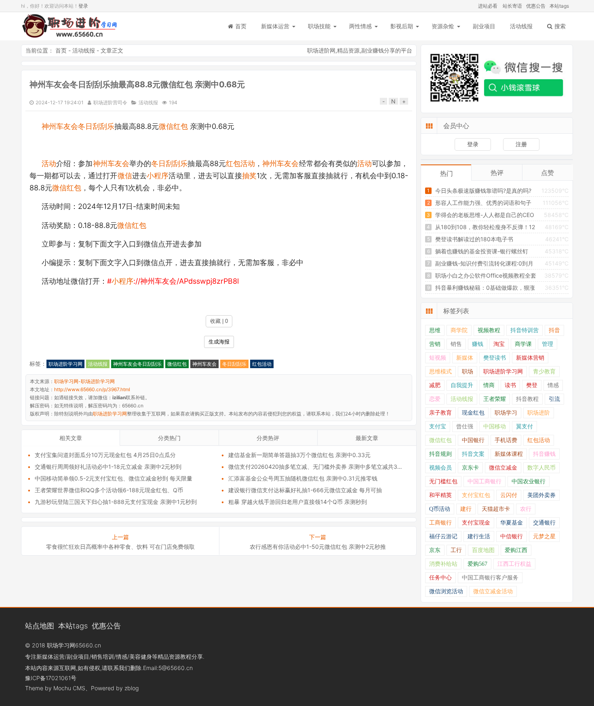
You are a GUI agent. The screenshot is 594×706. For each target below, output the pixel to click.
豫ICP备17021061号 (50, 677)
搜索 (560, 26)
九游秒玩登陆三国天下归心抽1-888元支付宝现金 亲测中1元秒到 (116, 501)
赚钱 (477, 344)
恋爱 (434, 399)
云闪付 (508, 495)
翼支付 (524, 427)
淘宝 (499, 344)
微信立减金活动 (493, 591)
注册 (521, 144)
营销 (434, 344)
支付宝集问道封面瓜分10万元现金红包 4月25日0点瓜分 (105, 454)
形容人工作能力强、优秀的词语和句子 (483, 202)
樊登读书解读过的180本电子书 (474, 239)
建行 (466, 509)
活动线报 (521, 26)
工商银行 (440, 523)
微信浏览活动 (446, 591)
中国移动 (494, 427)
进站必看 (487, 6)
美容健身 (140, 656)
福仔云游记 (443, 536)
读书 (510, 385)
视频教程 (489, 330)
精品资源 (348, 50)
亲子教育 (440, 413)
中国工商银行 (484, 481)
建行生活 (479, 536)
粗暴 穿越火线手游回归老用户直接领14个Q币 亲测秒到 (297, 501)
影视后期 (401, 26)
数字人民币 (541, 468)
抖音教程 (527, 399)
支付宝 (437, 427)
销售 (456, 344)
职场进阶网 (321, 50)
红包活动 (240, 163)
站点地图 (39, 625)
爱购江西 (516, 550)
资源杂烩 (443, 26)
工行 (456, 550)
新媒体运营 (275, 26)
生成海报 (219, 342)
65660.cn (88, 645)
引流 (554, 399)
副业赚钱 (372, 50)
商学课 (523, 344)
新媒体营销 (530, 358)
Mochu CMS (69, 688)
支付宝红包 (476, 495)
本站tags (559, 6)
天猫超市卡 (496, 509)
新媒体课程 (509, 454)
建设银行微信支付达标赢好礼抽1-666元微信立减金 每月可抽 (305, 490)
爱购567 (477, 564)
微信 (125, 175)
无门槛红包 (443, 481)
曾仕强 (464, 427)
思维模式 (440, 372)
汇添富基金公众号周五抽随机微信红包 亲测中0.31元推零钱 (302, 478)
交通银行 (544, 523)
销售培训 (102, 656)
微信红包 (173, 126)
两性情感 (360, 26)
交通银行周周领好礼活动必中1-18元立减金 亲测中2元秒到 (108, 466)
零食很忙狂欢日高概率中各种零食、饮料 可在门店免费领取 (120, 546)
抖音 (554, 330)
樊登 (531, 385)
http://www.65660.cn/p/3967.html (92, 389)
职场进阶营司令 (110, 102)
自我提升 (462, 385)
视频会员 (440, 468)
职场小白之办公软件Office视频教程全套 (485, 275)
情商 (489, 385)
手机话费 (506, 440)
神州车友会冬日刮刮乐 (78, 126)
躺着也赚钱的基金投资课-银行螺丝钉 (481, 251)
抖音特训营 (524, 330)
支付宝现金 (476, 523)
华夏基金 (511, 523)
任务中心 (440, 578)
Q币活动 (439, 509)
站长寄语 (512, 6)
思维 (434, 330)
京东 (434, 550)
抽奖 (249, 175)
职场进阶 (538, 413)
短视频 (437, 358)
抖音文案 (473, 454)
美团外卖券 (541, 495)
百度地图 (483, 550)
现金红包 (473, 413)
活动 (49, 163)
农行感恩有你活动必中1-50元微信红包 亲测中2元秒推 (318, 546)
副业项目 (484, 26)
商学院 (459, 330)
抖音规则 (440, 454)
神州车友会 (111, 163)
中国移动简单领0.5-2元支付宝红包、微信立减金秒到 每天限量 (113, 478)
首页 (240, 26)
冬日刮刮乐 (169, 163)
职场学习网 (61, 645)
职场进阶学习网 (65, 364)
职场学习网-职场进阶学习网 (69, 26)
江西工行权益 (514, 564)
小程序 (158, 175)
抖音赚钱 (544, 454)
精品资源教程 (175, 656)
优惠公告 (536, 6)
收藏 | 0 (219, 321)
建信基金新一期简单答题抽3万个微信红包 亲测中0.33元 (299, 454)
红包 (139, 225)
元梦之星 (544, 536)
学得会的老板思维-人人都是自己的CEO (484, 214)
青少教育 (544, 372)
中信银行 (511, 536)
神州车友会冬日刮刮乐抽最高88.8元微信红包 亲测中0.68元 (137, 84)
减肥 (434, 385)
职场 (467, 372)
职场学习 (506, 413)
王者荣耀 (494, 399)
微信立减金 (503, 468)
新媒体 (464, 358)
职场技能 (319, 26)
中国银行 (473, 440)
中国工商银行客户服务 (490, 578)
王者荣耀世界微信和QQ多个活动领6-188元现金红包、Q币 (109, 490)
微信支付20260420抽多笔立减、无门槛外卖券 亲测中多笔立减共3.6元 (318, 466)
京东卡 (470, 468)
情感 (553, 385)
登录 (83, 6)
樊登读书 (494, 358)
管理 (547, 344)
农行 (525, 509)
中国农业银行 (529, 481)
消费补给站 (443, 564)
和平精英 (440, 495)
